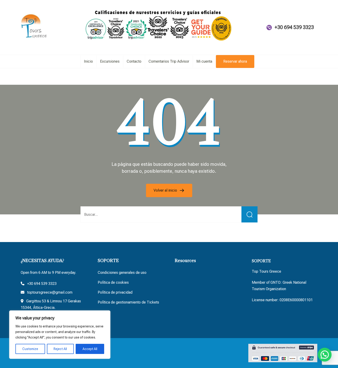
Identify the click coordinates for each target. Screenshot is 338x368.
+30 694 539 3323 (294, 27)
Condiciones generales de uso (122, 272)
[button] (325, 355)
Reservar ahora (235, 61)
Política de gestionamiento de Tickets (128, 302)
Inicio (88, 61)
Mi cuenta (204, 61)
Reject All (60, 349)
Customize (30, 349)
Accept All (90, 349)
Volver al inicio (166, 190)
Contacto (134, 61)
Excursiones (110, 61)
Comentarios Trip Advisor (169, 61)
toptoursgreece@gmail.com (49, 292)
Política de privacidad (115, 292)
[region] (59, 334)
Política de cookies (113, 282)
